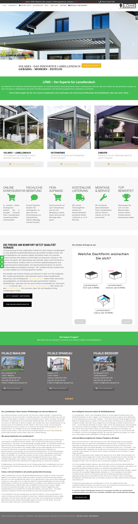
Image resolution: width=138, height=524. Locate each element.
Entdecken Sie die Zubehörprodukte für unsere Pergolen (115, 155)
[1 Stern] (66, 399)
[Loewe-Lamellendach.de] (128, 5)
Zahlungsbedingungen (42, 516)
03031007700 (14, 378)
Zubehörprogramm (36, 279)
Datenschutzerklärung (8, 516)
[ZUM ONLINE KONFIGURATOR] (18, 309)
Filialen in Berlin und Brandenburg (36, 286)
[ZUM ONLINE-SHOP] (82, 501)
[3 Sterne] (69, 399)
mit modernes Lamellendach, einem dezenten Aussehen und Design (19, 155)
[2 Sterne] (67, 399)
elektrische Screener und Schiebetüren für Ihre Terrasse (68, 155)
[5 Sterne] (72, 399)
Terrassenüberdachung (53, 428)
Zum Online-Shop (71, 164)
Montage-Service (56, 516)
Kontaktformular (13, 288)
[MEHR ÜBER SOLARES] (93, 70)
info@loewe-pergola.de (17, 383)
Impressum (20, 516)
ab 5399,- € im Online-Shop (23, 164)
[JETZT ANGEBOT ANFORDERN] (19, 301)
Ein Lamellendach (7, 439)
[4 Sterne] (70, 399)
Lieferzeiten (29, 516)
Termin (6, 286)
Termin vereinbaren (13, 388)
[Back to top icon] (74, 522)
